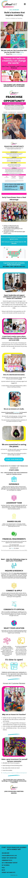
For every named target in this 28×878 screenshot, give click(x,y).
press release (17, 54)
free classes (16, 412)
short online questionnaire (20, 573)
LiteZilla (20, 379)
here (21, 52)
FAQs (12, 548)
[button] (24, 4)
